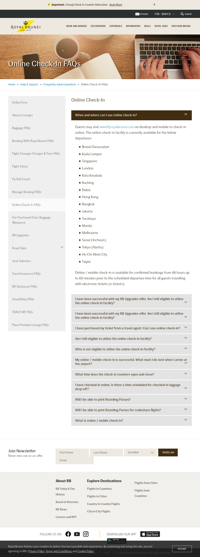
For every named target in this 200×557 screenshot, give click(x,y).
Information (133, 26)
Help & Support (29, 84)
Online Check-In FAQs (26, 205)
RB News (61, 509)
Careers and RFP (66, 517)
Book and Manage (76, 26)
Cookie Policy (86, 551)
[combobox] (164, 14)
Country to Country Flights (104, 504)
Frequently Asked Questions (59, 84)
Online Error (20, 102)
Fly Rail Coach (21, 179)
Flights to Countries (99, 489)
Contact (144, 14)
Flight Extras (20, 166)
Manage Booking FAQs (26, 192)
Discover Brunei (181, 26)
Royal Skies (161, 26)
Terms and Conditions (59, 551)
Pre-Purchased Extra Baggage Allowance (31, 220)
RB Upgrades (20, 235)
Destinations (98, 26)
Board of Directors (67, 502)
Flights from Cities (146, 483)
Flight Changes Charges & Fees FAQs (36, 153)
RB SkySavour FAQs (24, 286)
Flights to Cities (97, 496)
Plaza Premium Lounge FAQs (30, 325)
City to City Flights (99, 511)
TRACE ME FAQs (22, 312)
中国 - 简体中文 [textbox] (163, 14)
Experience (116, 26)
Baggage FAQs (21, 128)
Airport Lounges (22, 115)
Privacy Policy (36, 551)
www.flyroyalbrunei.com (117, 127)
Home (11, 84)
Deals (147, 26)
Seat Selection (21, 261)
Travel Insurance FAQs (26, 273)
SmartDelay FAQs (23, 299)
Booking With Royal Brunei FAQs (33, 141)
